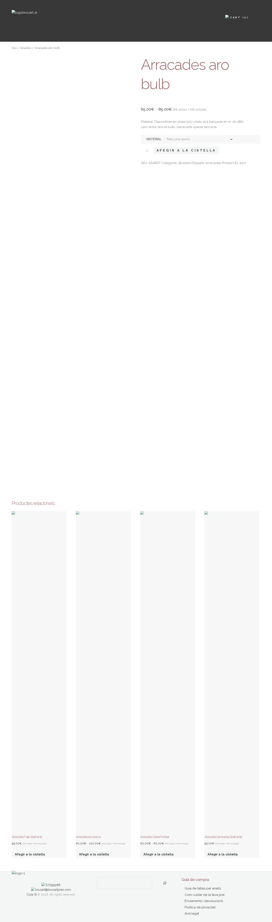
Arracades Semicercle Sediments (223, 837)
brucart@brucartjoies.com (52, 889)
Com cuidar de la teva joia (204, 895)
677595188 (52, 885)
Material (153, 139)
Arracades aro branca (88, 837)
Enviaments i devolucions (204, 901)
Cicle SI (31, 894)
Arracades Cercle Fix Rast (154, 837)
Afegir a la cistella (186, 150)
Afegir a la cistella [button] (30, 854)
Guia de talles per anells (203, 888)
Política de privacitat (200, 907)
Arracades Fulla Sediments (27, 837)
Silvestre (25, 48)
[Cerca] (164, 883)
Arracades (213, 163)
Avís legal (192, 913)
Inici (14, 48)
